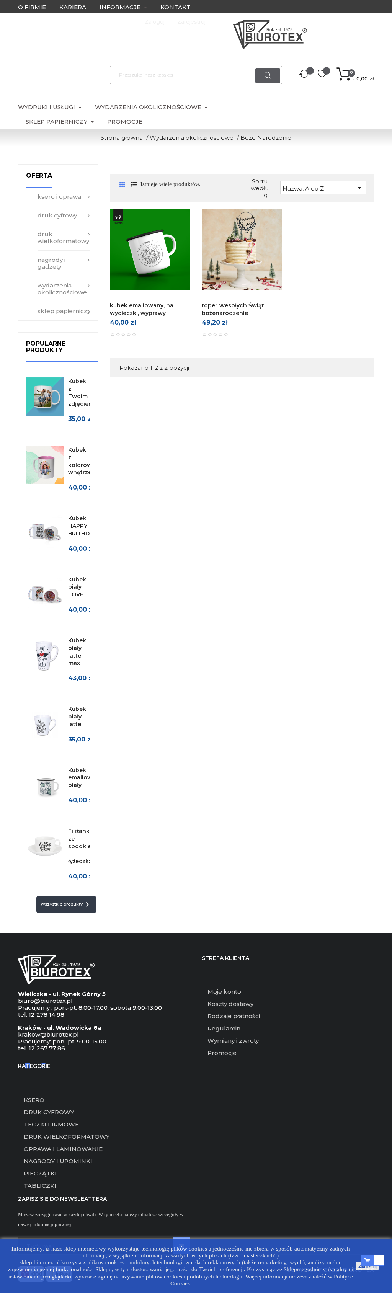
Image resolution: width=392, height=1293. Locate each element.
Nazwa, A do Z (323, 188)
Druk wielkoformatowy (63, 237)
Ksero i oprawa (59, 196)
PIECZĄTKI (40, 1173)
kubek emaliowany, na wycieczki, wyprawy (141, 309)
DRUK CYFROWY (49, 1112)
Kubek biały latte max (77, 651)
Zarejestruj (191, 21)
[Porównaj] (304, 75)
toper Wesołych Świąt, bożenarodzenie (233, 309)
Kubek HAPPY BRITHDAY (82, 526)
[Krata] (122, 184)
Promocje (222, 1052)
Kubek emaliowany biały (85, 778)
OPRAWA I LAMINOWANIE (63, 1149)
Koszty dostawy (230, 1003)
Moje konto (224, 991)
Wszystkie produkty (66, 904)
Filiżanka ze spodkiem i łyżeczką (82, 846)
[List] (134, 184)
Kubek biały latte (77, 716)
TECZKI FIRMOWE (51, 1124)
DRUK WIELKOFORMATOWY (66, 1136)
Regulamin (223, 1028)
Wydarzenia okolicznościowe (62, 289)
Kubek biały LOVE (77, 587)
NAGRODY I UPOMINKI (58, 1161)
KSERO (34, 1100)
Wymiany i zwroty (233, 1040)
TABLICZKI (40, 1185)
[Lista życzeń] (322, 74)
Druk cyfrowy (57, 215)
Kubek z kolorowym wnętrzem (84, 461)
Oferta (39, 175)
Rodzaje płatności (233, 1016)
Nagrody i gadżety (51, 263)
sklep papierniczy (64, 311)
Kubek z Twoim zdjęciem (81, 392)
